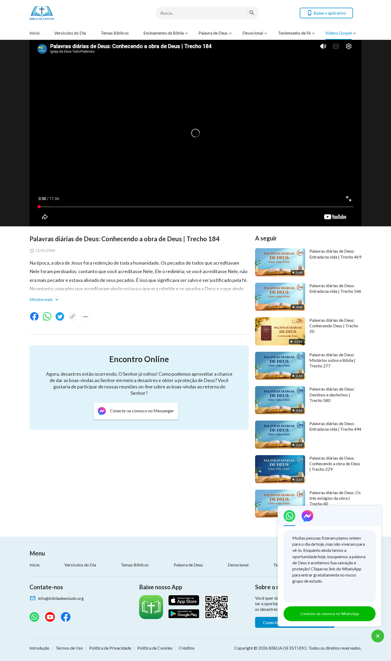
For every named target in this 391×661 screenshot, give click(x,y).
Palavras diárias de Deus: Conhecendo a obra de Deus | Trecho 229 (334, 463)
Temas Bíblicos (115, 32)
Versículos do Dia (70, 32)
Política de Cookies (155, 647)
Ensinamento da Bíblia (163, 32)
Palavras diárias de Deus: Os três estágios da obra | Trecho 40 (335, 498)
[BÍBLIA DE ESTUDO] (72, 13)
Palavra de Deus (213, 32)
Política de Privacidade (110, 647)
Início (35, 32)
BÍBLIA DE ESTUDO (288, 647)
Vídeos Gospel (338, 32)
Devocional (252, 32)
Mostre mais (41, 299)
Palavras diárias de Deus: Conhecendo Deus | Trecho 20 (333, 325)
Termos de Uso (69, 647)
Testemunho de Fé (294, 32)
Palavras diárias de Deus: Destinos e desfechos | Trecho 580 (332, 394)
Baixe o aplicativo (330, 12)
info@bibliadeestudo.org (61, 598)
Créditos (187, 647)
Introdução (39, 647)
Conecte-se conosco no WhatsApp (329, 613)
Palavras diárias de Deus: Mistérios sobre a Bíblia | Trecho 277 (332, 360)
